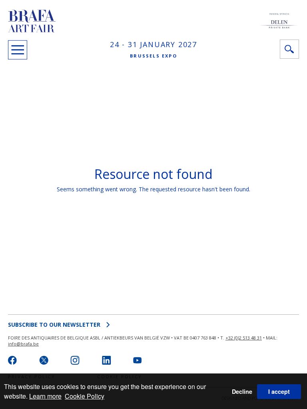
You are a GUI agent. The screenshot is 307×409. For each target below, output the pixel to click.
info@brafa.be (23, 344)
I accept (279, 391)
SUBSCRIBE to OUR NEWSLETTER (54, 324)
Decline (242, 391)
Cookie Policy (84, 396)
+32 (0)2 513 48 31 (243, 338)
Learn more (45, 396)
